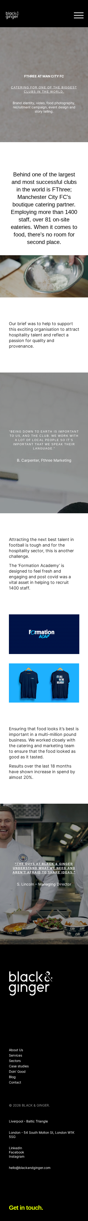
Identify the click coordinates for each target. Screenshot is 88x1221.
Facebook (16, 1152)
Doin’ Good (17, 1071)
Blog (12, 1077)
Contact (15, 1082)
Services (15, 1055)
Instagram (16, 1156)
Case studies (19, 1066)
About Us (16, 1050)
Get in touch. (26, 1207)
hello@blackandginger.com (29, 1168)
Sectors (15, 1061)
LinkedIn (15, 1148)
